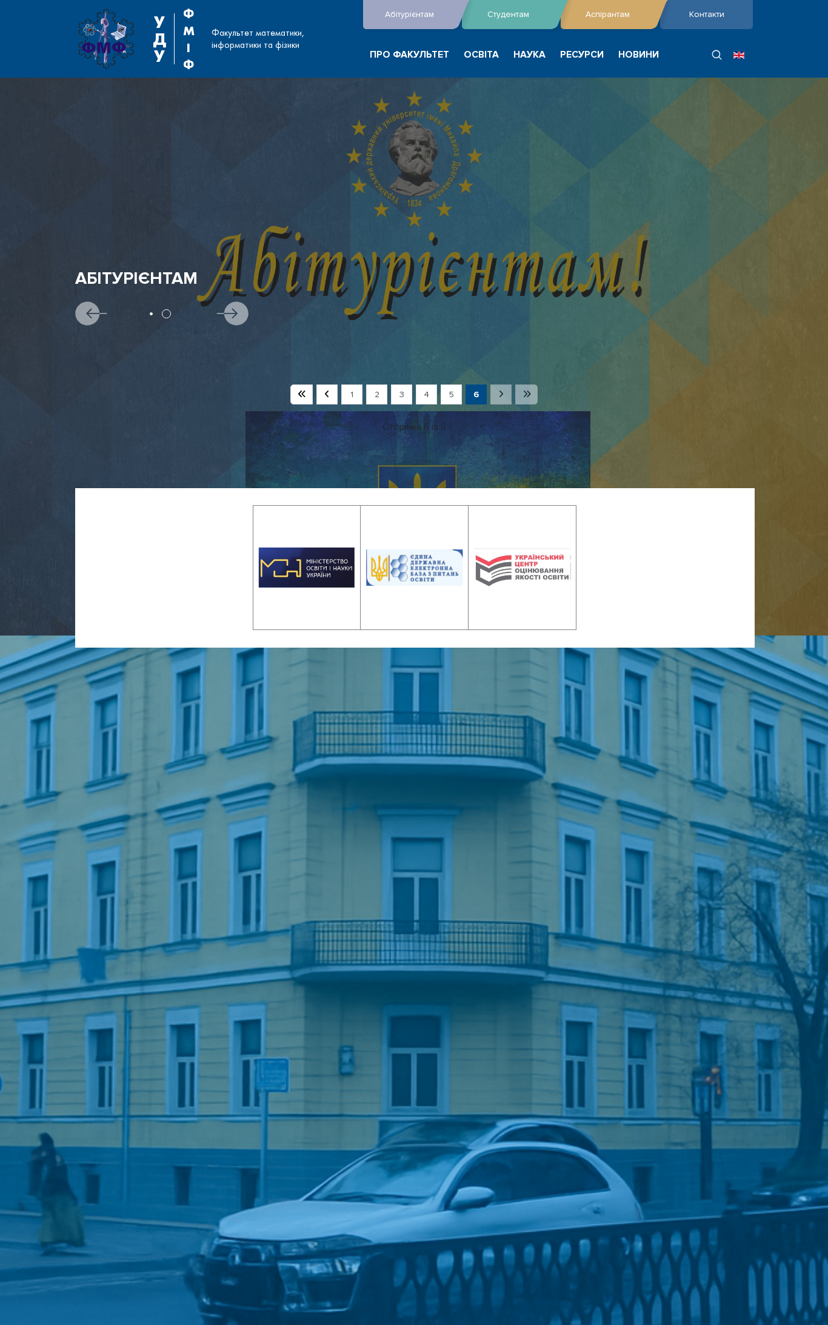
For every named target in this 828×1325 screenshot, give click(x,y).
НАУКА (529, 55)
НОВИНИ (638, 55)
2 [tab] (172, 313)
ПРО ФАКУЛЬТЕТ (409, 55)
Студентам (508, 14)
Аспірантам (608, 14)
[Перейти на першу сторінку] (301, 394)
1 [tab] (157, 313)
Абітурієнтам (409, 14)
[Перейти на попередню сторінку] (327, 394)
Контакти (706, 14)
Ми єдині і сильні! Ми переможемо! (240, 279)
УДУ (159, 39)
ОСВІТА (481, 55)
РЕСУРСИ (582, 55)
